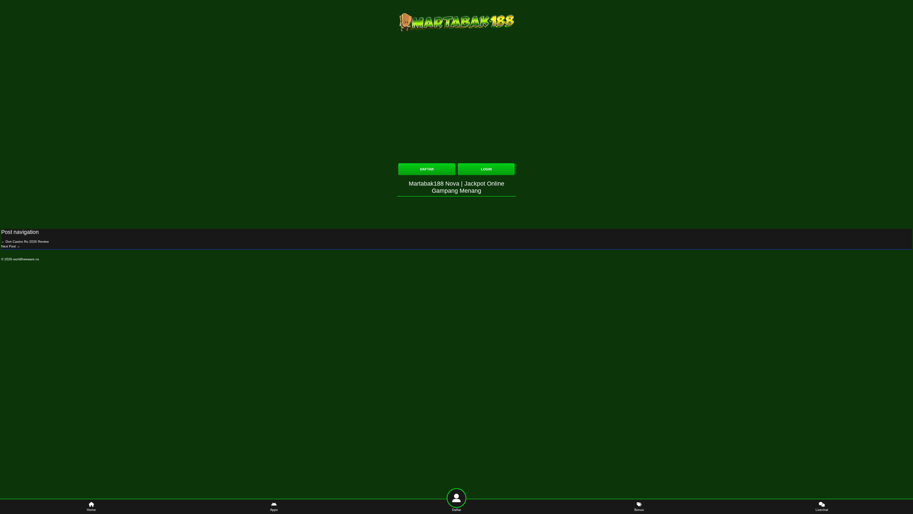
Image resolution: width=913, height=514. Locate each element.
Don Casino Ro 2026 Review (25, 241)
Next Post (10, 246)
